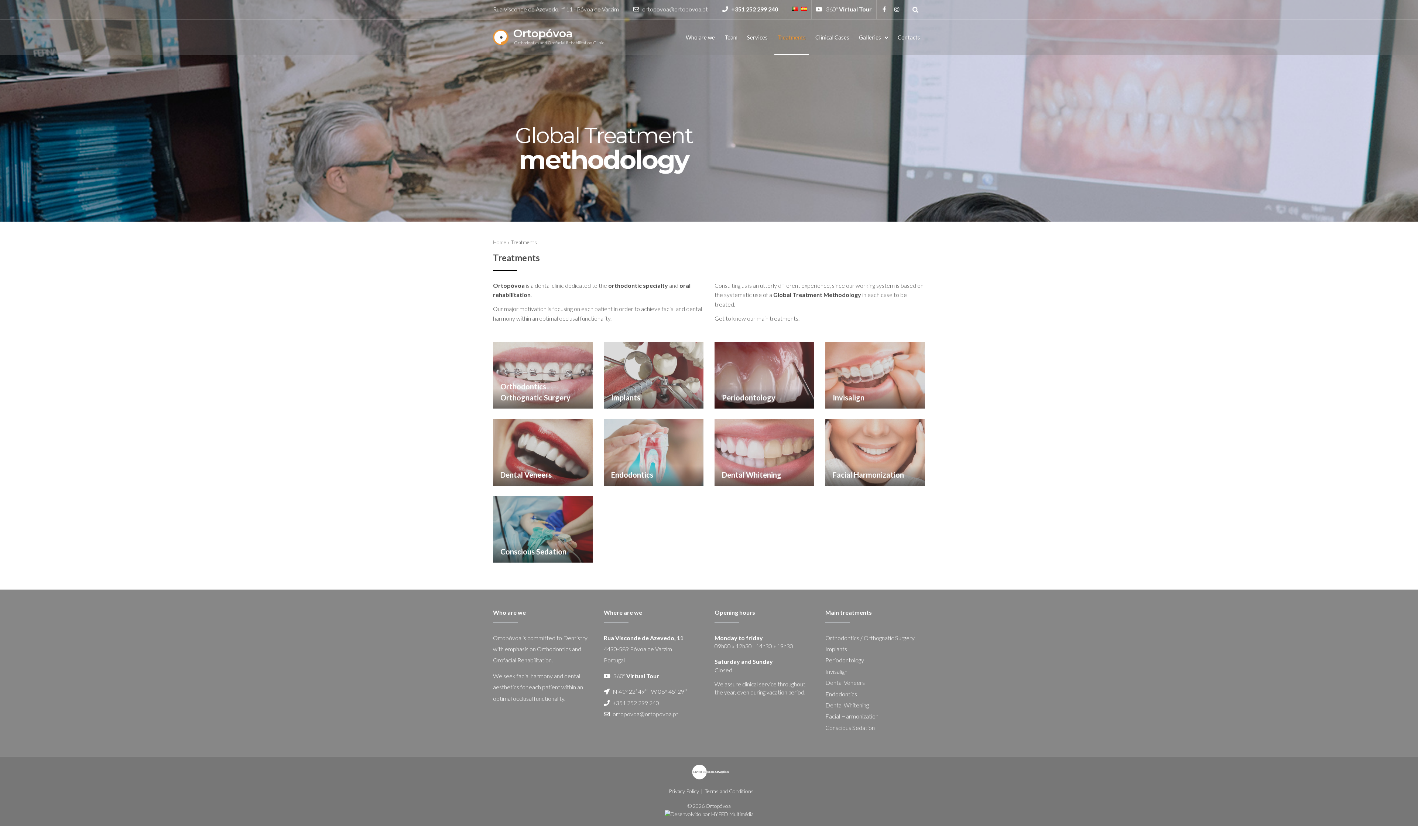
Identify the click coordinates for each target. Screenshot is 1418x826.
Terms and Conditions (729, 791)
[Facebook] (884, 9)
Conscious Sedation (850, 727)
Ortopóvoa (543, 33)
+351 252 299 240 (636, 702)
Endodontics (841, 693)
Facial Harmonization (851, 716)
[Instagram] (897, 9)
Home (499, 242)
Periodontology (844, 659)
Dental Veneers (845, 682)
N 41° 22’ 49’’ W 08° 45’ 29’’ (650, 691)
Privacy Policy (684, 791)
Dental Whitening (847, 705)
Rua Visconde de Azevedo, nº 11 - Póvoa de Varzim (556, 9)
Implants (836, 648)
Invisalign (836, 671)
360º (849, 9)
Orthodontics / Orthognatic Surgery (870, 637)
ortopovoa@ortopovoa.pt (675, 9)
